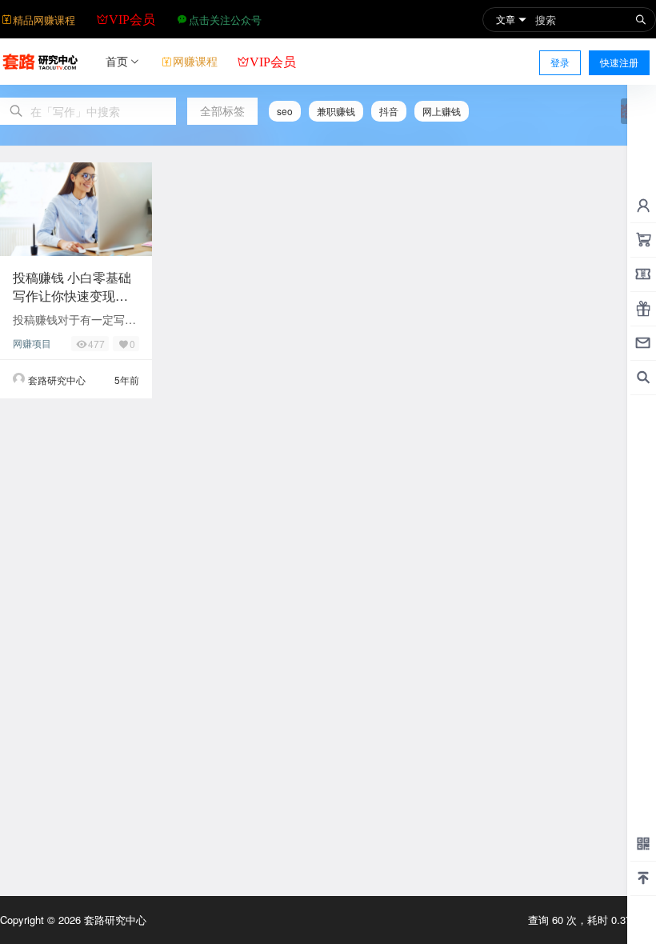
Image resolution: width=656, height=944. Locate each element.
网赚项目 (32, 343)
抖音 (388, 111)
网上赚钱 (441, 111)
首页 (117, 61)
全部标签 (222, 110)
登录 (560, 62)
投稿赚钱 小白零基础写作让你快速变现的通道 (72, 295)
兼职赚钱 (336, 111)
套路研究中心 (113, 919)
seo (285, 111)
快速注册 (619, 62)
